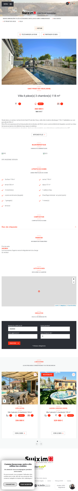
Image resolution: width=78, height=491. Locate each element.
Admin (49, 481)
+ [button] (73, 279)
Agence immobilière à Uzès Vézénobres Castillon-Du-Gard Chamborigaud (26, 18)
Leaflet (56, 305)
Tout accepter (26, 484)
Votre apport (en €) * (13, 333)
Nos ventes (57, 18)
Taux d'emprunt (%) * (46, 333)
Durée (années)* (45, 325)
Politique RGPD (59, 481)
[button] (41, 444)
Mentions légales (39, 481)
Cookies (69, 481)
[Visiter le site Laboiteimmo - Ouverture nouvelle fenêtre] (42, 485)
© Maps (62, 305)
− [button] (73, 282)
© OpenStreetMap (71, 305)
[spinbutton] (55, 336)
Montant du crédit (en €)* (15, 325)
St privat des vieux (10, 21)
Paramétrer (10, 484)
